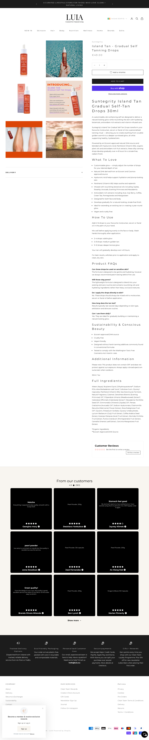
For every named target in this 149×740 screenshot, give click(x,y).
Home (100, 31)
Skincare (41, 31)
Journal (64, 704)
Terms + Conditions (125, 712)
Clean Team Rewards (69, 689)
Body (62, 31)
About (8, 689)
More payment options (117, 94)
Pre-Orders (122, 697)
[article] (31, 509)
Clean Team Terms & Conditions (130, 701)
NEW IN (28, 31)
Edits (121, 31)
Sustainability (11, 701)
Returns (121, 708)
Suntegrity (97, 42)
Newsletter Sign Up (68, 701)
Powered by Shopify (62, 731)
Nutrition (74, 31)
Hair (53, 31)
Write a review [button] (133, 452)
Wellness (87, 31)
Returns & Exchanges (14, 697)
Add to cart (117, 81)
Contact (9, 704)
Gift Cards (65, 697)
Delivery (9, 693)
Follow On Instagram (69, 708)
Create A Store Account (70, 693)
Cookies (121, 693)
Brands (111, 31)
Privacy (121, 689)
